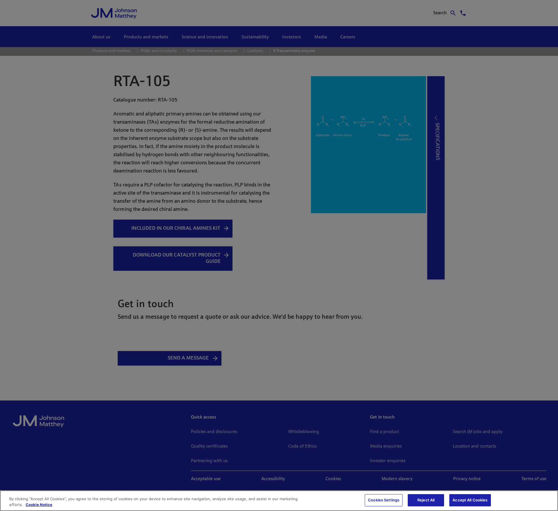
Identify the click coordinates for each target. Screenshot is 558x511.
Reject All (425, 500)
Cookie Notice (39, 504)
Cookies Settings (383, 500)
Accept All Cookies (470, 500)
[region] (279, 500)
